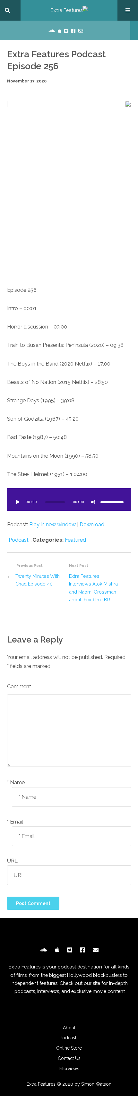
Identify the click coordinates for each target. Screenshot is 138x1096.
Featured (75, 540)
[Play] (18, 502)
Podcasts (69, 1037)
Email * (15, 822)
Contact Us (69, 1058)
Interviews (69, 1068)
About (69, 1027)
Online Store (69, 1048)
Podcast (19, 540)
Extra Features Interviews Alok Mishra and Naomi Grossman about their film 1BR (93, 588)
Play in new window (52, 524)
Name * (16, 782)
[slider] (112, 502)
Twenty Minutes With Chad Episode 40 (37, 580)
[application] (69, 499)
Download (92, 524)
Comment (19, 686)
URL (12, 861)
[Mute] (93, 502)
